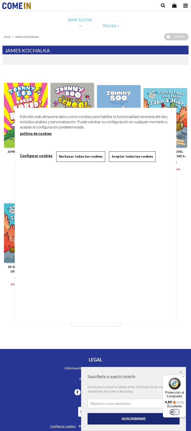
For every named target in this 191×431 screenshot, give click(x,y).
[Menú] (183, 378)
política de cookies (36, 134)
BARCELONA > (80, 22)
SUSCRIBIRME (134, 419)
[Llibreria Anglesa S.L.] (16, 6)
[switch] (175, 412)
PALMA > (111, 25)
